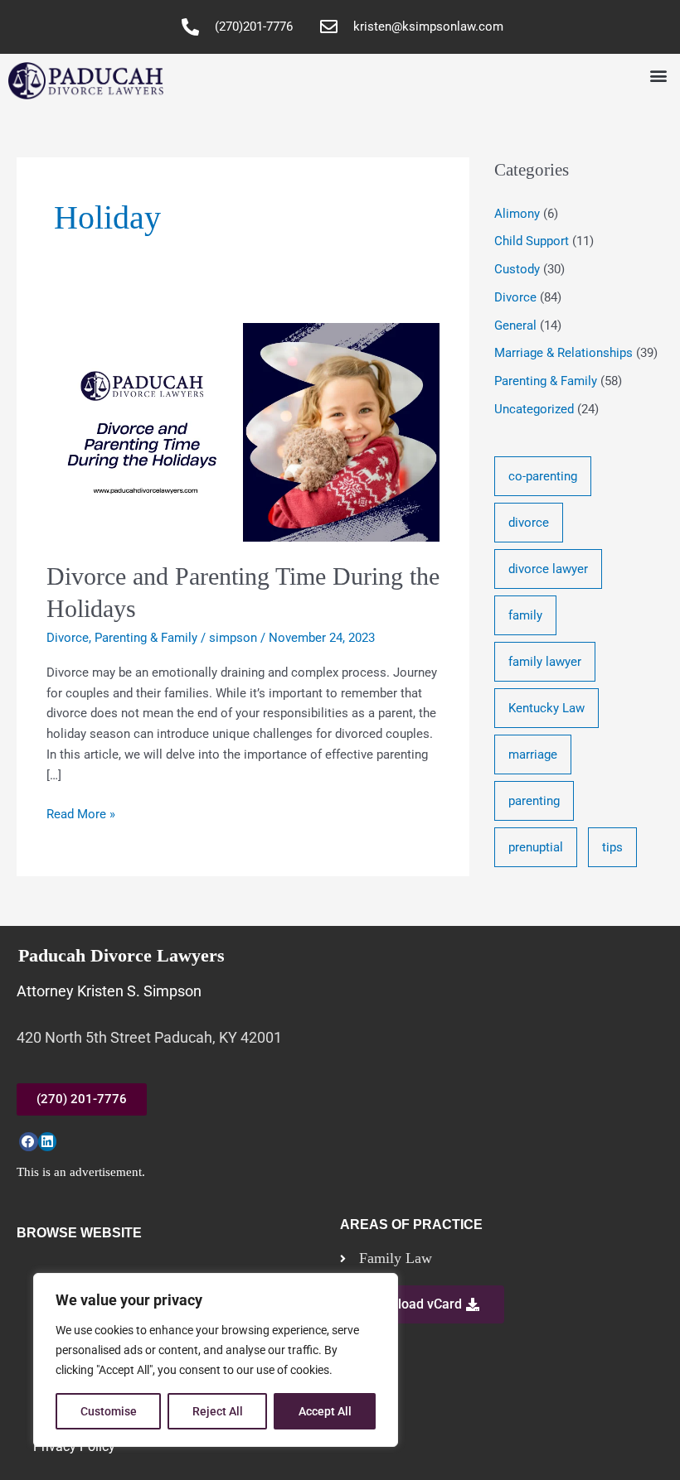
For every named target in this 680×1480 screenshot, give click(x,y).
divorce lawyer (548, 569)
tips (612, 847)
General (515, 325)
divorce (528, 522)
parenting (534, 800)
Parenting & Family (146, 637)
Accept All (325, 1411)
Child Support (531, 241)
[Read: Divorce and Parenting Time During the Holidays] (243, 431)
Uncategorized (534, 409)
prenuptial (535, 847)
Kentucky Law (546, 708)
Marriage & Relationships (563, 352)
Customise (108, 1411)
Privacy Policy (74, 1446)
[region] (215, 1360)
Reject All (217, 1411)
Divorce (67, 637)
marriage (532, 754)
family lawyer (544, 661)
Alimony (517, 213)
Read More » (80, 813)
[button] (658, 75)
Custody (517, 269)
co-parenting (542, 476)
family (525, 615)
